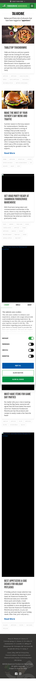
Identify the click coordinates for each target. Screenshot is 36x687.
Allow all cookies (18, 379)
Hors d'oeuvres (24, 76)
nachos (23, 424)
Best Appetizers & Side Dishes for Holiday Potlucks (15, 584)
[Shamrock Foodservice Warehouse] (14, 6)
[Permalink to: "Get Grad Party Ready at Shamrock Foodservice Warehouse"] (18, 183)
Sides (18, 166)
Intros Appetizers (14, 79)
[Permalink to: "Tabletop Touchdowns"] (18, 34)
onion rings (25, 79)
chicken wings (14, 424)
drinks (24, 234)
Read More (9, 153)
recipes (5, 424)
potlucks (5, 628)
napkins (11, 224)
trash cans (19, 224)
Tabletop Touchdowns (15, 48)
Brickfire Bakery (7, 234)
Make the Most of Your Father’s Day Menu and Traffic (15, 116)
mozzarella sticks (8, 83)
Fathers (29, 159)
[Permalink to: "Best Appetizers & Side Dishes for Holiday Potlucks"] (18, 505)
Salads (12, 166)
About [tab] (29, 305)
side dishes (29, 625)
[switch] (31, 344)
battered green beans (22, 83)
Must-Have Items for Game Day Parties (17, 395)
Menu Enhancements (21, 162)
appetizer (5, 76)
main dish (17, 234)
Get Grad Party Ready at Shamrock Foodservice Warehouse (16, 199)
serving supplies (7, 238)
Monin (27, 224)
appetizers (14, 76)
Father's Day (21, 159)
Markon (14, 231)
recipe (20, 421)
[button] (32, 6)
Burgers (5, 166)
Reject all (18, 366)
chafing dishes (7, 227)
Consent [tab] (6, 305)
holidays (5, 625)
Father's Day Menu (8, 162)
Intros (5, 79)
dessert (21, 231)
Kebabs (4, 159)
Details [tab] (18, 305)
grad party (18, 238)
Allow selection (18, 373)
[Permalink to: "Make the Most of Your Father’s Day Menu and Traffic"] (18, 100)
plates (4, 224)
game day (5, 421)
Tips (31, 162)
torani (24, 227)
